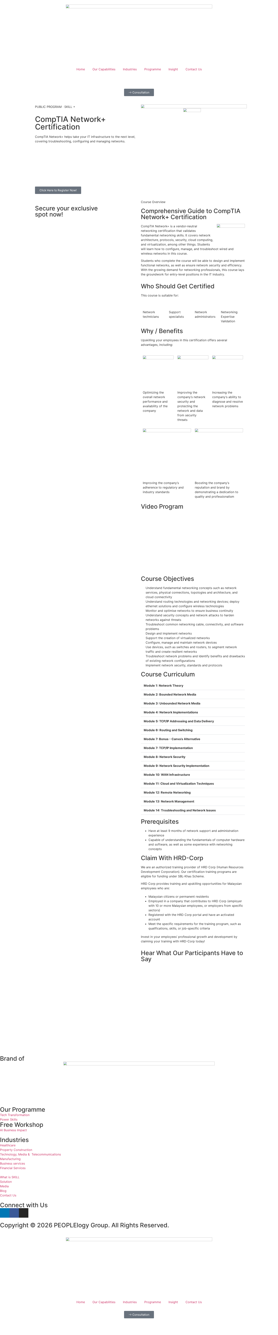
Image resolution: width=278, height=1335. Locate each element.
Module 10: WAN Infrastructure (167, 775)
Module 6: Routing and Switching (168, 730)
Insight (173, 69)
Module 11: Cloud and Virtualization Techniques (179, 783)
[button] (193, 685)
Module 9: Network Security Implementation (177, 766)
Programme (152, 69)
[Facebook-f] (14, 1213)
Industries (130, 69)
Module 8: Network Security (165, 757)
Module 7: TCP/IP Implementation (169, 748)
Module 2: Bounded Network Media (170, 694)
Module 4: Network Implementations (171, 712)
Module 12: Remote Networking (167, 792)
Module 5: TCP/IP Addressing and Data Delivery (179, 721)
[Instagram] (23, 1213)
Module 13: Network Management (169, 801)
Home (80, 69)
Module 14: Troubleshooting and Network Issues (180, 810)
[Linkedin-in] (4, 1213)
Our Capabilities (103, 69)
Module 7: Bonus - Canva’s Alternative (172, 739)
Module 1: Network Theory (164, 685)
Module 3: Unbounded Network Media (172, 703)
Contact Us (194, 69)
